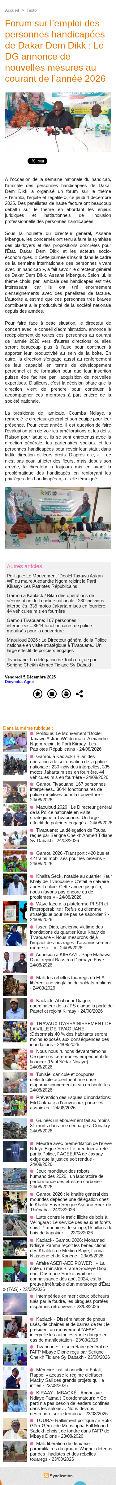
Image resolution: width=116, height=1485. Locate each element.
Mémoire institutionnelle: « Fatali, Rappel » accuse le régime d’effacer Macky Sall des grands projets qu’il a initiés (67, 1377)
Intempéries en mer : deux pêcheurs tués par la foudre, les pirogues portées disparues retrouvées (69, 1301)
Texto (32, 10)
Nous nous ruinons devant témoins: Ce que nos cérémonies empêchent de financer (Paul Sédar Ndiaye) (69, 1056)
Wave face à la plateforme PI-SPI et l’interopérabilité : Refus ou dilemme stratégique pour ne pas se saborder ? (69, 909)
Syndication (61, 1476)
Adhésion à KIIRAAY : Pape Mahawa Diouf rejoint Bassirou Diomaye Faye (70, 957)
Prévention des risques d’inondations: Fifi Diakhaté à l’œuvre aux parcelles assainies (70, 1102)
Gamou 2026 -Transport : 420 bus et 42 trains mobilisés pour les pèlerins (69, 855)
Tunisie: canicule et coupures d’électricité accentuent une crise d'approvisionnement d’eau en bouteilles (70, 1079)
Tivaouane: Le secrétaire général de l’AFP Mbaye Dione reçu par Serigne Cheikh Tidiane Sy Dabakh (69, 1352)
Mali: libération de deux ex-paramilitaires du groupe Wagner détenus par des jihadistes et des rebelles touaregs (71, 1451)
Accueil (12, 10)
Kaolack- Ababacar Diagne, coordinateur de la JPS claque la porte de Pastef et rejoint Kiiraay (71, 1006)
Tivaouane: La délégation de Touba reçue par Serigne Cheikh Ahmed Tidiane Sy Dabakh (52, 662)
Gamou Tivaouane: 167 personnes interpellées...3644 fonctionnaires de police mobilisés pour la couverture (49, 625)
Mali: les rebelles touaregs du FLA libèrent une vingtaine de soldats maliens (70, 980)
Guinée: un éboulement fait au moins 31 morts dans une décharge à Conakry (70, 1123)
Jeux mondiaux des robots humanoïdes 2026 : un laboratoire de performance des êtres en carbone (66, 1176)
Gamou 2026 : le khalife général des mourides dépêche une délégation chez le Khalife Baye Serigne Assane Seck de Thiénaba (70, 1201)
